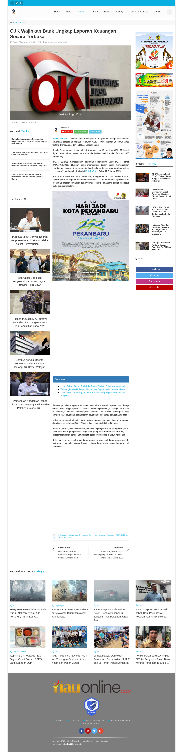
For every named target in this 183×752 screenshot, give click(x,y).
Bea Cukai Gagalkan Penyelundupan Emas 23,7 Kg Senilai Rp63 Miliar (29, 281)
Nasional (82, 11)
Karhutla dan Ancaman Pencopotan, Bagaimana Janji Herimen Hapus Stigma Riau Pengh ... (29, 141)
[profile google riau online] (101, 731)
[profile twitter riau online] (17, 3)
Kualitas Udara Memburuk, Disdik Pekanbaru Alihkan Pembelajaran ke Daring (27, 176)
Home (57, 11)
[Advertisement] (90, 356)
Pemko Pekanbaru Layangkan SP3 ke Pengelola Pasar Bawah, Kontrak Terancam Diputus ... (154, 659)
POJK (118, 535)
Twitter (155, 275)
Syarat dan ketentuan (95, 720)
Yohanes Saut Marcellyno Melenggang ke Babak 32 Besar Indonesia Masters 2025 (108, 554)
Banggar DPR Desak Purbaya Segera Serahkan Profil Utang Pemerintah (161, 246)
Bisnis (107, 11)
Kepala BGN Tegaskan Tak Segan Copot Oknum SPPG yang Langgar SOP (26, 659)
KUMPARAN (91, 171)
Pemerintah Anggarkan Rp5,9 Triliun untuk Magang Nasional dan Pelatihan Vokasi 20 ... (30, 405)
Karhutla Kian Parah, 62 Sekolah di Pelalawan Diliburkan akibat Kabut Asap (70, 613)
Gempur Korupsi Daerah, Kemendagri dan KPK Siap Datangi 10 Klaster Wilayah (29, 363)
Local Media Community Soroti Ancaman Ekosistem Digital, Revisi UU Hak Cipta (161, 194)
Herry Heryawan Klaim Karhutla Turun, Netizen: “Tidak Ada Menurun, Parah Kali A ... (28, 613)
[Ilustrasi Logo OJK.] (70, 82)
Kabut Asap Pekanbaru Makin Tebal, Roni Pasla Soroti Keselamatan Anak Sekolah (152, 613)
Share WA (81, 131)
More (140, 258)
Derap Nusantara (139, 11)
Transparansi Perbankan (88, 535)
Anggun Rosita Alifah (58, 42)
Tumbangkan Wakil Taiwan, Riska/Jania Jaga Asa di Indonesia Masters (93, 389)
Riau (68, 11)
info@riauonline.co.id (92, 723)
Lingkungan (59, 605)
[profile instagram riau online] (21, 3)
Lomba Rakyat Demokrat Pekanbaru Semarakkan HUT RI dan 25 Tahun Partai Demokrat (112, 659)
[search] (169, 12)
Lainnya (120, 11)
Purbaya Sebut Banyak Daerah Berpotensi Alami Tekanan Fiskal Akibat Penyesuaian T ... (29, 240)
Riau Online (68, 538)
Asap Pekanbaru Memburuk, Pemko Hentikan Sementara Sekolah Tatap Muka (29, 164)
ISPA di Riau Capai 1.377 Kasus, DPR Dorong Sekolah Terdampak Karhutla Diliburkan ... (161, 211)
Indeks (157, 11)
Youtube (155, 287)
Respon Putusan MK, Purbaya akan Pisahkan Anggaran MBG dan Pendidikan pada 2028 (29, 322)
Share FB (96, 131)
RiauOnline (85, 741)
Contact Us (74, 720)
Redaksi (59, 720)
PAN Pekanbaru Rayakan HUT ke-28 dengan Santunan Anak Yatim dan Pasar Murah (69, 659)
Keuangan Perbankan (106, 535)
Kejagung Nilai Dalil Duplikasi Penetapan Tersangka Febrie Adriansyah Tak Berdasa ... (161, 229)
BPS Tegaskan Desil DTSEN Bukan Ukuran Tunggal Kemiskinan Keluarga (161, 177)
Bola (95, 11)
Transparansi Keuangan (69, 535)
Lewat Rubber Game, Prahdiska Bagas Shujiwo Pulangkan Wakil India (93, 386)
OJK (57, 535)
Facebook (155, 269)
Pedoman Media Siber (120, 720)
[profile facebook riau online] (12, 3)
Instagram (155, 281)
